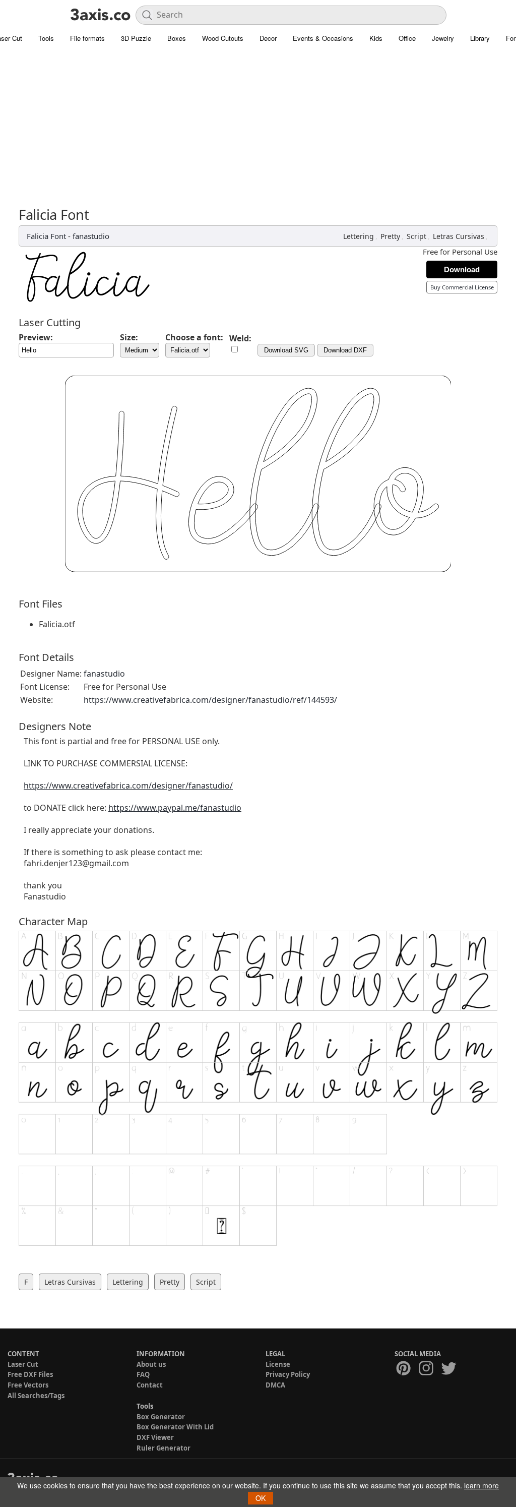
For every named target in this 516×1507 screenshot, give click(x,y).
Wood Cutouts (222, 38)
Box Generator (161, 1416)
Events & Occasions (323, 38)
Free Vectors (28, 1385)
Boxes (176, 38)
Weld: (240, 338)
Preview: (36, 337)
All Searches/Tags (36, 1395)
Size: (129, 337)
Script (416, 236)
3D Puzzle (136, 38)
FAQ (143, 1374)
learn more (481, 1485)
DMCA (275, 1385)
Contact (150, 1385)
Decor (268, 38)
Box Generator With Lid (175, 1426)
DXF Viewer (155, 1437)
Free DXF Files (30, 1374)
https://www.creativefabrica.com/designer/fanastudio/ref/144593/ (210, 699)
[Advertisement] (258, 131)
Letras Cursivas (458, 236)
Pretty (390, 236)
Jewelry (443, 38)
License (278, 1364)
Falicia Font (46, 236)
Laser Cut (23, 1364)
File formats (87, 38)
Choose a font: (194, 337)
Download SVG (286, 350)
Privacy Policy (288, 1374)
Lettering (358, 236)
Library (480, 38)
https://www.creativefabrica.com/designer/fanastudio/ (128, 785)
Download (462, 269)
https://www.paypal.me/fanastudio (174, 807)
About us (151, 1364)
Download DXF (345, 350)
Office (407, 38)
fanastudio (91, 236)
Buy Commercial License (462, 287)
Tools (46, 38)
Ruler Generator (163, 1448)
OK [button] (260, 1498)
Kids (375, 38)
